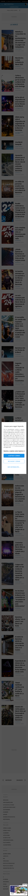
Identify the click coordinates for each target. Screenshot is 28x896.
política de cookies (19, 446)
